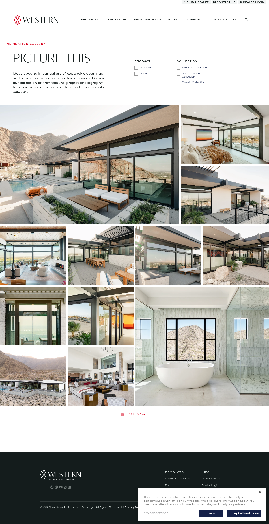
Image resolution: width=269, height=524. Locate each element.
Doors (169, 485)
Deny (211, 513)
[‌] (52, 487)
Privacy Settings (155, 513)
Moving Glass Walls (177, 478)
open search (246, 19)
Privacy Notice (134, 507)
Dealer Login (210, 485)
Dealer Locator (211, 478)
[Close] (260, 492)
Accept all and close (244, 513)
